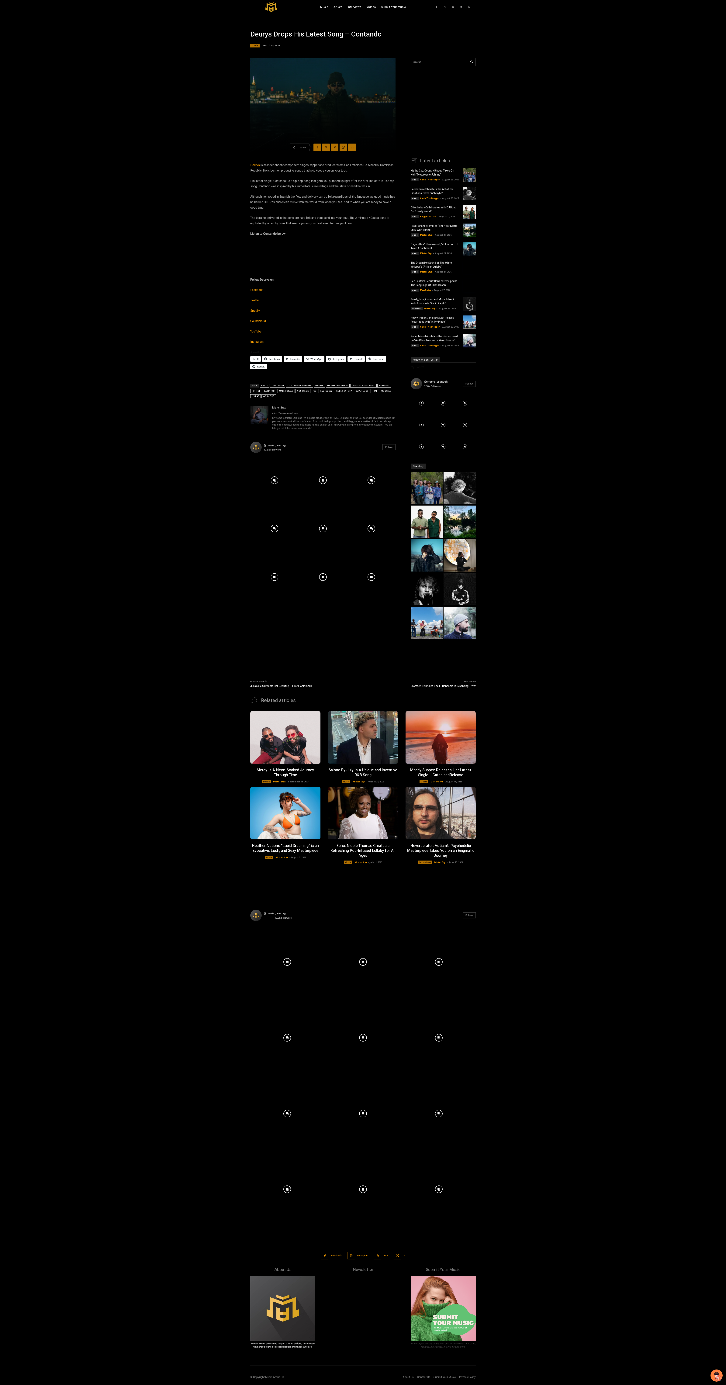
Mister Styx (279, 408)
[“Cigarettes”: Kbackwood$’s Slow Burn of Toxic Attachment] (469, 249)
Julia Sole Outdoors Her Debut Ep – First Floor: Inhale (281, 686)
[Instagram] (445, 7)
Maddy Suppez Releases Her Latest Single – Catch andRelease (440, 772)
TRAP (375, 390)
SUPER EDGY (362, 390)
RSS (386, 1255)
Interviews (417, 308)
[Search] (472, 62)
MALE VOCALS (286, 390)
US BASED (386, 390)
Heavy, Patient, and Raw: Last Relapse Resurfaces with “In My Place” (432, 320)
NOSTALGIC (303, 390)
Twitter (254, 300)
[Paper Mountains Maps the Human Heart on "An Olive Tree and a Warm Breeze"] (460, 623)
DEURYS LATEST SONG (363, 385)
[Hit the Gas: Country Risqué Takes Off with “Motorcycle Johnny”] (469, 175)
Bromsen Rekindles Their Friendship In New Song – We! (443, 686)
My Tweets (417, 367)
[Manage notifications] (718, 1378)
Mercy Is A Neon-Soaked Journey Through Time (285, 772)
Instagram (257, 341)
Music (254, 45)
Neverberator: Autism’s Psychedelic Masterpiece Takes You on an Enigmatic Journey (440, 850)
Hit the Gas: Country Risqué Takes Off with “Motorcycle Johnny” (432, 173)
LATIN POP (269, 390)
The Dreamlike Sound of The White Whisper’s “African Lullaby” (431, 265)
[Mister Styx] (259, 418)
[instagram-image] (274, 480)
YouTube (255, 331)
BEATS (264, 385)
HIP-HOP (256, 390)
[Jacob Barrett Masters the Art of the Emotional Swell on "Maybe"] (460, 488)
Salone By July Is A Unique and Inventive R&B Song (363, 772)
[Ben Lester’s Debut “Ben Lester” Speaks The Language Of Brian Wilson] (469, 285)
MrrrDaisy (425, 290)
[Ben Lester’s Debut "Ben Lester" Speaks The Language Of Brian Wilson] (427, 589)
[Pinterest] (334, 147)
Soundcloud (258, 321)
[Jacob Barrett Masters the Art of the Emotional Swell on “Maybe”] (469, 193)
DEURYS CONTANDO (337, 385)
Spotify (255, 310)
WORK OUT (269, 396)
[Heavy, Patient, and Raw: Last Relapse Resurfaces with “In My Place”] (469, 322)
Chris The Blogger (430, 179)
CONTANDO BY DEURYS (300, 385)
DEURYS (319, 385)
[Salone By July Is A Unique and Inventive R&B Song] (363, 737)
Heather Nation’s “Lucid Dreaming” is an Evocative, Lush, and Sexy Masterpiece (285, 848)
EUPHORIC (384, 385)
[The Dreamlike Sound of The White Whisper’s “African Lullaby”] (469, 267)
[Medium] (461, 7)
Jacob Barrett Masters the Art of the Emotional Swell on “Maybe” (432, 191)
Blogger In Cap (428, 216)
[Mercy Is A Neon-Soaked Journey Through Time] (285, 737)
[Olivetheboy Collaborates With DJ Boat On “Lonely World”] (469, 212)
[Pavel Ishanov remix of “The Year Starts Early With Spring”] (469, 230)
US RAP (255, 396)
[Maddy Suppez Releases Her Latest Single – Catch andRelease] (441, 737)
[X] (469, 7)
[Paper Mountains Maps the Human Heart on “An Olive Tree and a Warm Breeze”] (469, 340)
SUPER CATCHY (344, 390)
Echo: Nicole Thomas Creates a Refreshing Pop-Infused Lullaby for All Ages (363, 850)
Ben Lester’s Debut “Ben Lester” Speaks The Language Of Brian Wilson (434, 283)
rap (314, 390)
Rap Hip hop (326, 390)
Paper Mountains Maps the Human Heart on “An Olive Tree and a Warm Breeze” (434, 338)
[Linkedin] (453, 7)
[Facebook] (437, 7)
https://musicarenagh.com (285, 413)
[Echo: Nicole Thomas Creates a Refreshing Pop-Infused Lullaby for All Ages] (363, 813)
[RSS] (377, 1255)
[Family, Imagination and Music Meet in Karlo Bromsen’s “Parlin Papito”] (469, 304)
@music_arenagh (275, 445)
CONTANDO (278, 385)
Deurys (255, 165)
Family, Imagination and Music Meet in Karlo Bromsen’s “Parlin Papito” (433, 301)
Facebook (256, 290)
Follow (389, 447)
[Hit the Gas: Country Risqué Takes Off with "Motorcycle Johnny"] (427, 488)
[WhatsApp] (343, 147)
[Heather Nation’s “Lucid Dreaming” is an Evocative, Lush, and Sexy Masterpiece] (285, 813)
